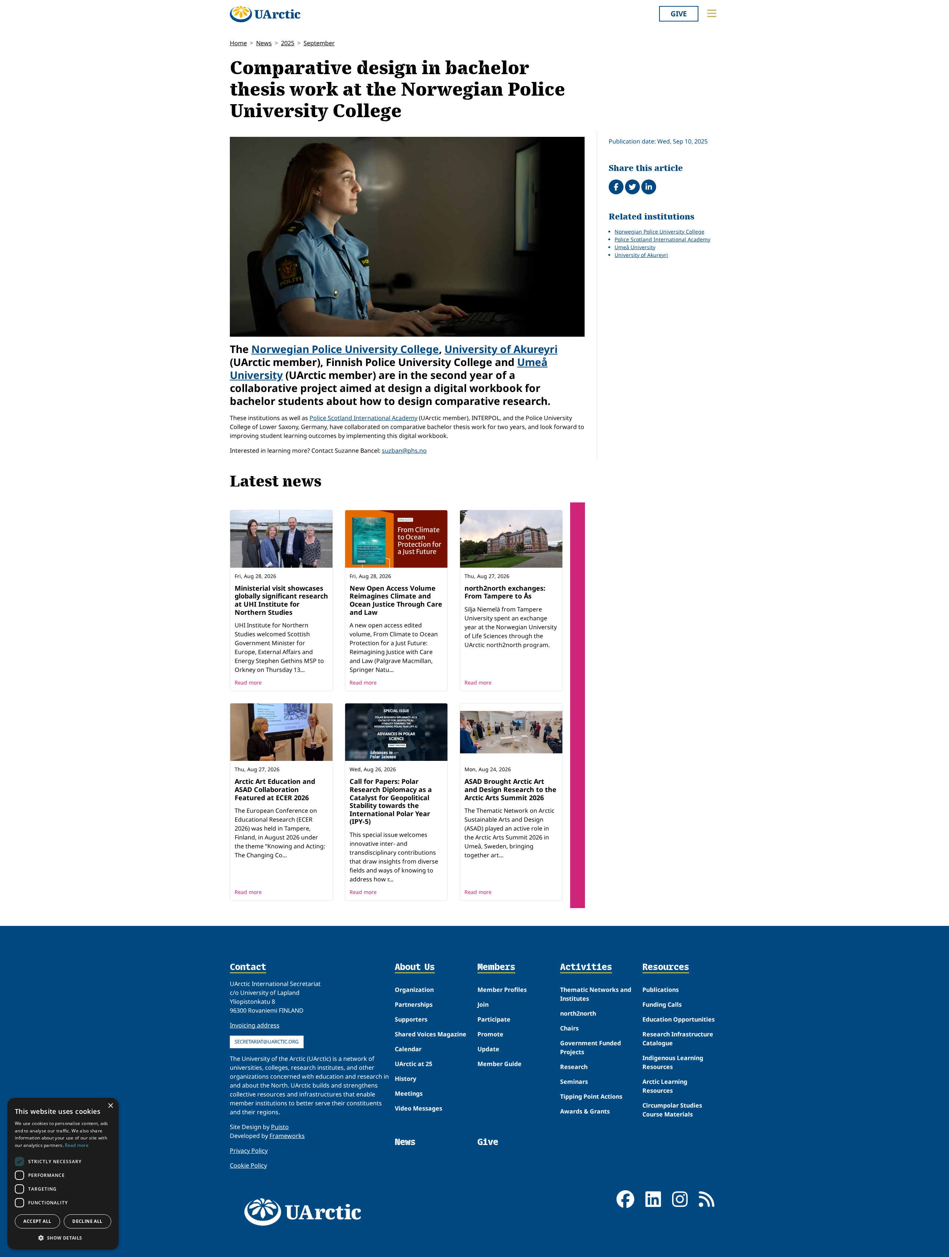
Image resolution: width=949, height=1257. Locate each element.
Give (679, 14)
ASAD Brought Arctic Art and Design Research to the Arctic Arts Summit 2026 (510, 789)
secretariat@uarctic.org (267, 1041)
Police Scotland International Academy (363, 418)
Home (238, 43)
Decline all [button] (87, 1221)
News (264, 43)
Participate (493, 1019)
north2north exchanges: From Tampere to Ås (504, 592)
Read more (248, 682)
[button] (63, 1237)
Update (488, 1049)
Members (496, 967)
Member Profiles (502, 990)
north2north (578, 1013)
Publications (660, 990)
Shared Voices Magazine (430, 1034)
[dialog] (63, 1174)
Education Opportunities (678, 1019)
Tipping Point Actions (591, 1096)
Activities (586, 967)
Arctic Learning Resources (664, 1086)
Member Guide (499, 1064)
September (319, 43)
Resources (665, 967)
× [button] (110, 1106)
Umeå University (635, 247)
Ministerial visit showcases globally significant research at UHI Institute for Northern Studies (281, 600)
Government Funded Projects (590, 1047)
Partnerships (414, 1004)
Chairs (569, 1028)
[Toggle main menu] (711, 13)
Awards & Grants (585, 1111)
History (405, 1079)
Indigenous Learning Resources (672, 1062)
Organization (414, 990)
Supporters (411, 1019)
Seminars (574, 1082)
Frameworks (287, 1136)
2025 (287, 43)
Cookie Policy (248, 1165)
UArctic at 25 (413, 1064)
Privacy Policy (249, 1151)
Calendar (408, 1049)
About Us (415, 967)
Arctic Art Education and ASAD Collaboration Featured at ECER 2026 (275, 789)
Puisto (280, 1127)
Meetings (409, 1093)
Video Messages (418, 1108)
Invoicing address (255, 1025)
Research (574, 1067)
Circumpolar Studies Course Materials (672, 1109)
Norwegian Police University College (345, 349)
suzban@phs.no (404, 450)
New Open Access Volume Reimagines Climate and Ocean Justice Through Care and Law (396, 600)
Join (483, 1004)
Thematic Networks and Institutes (595, 994)
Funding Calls (662, 1004)
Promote (490, 1034)
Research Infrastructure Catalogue (677, 1038)
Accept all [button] (37, 1221)
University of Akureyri (501, 349)
